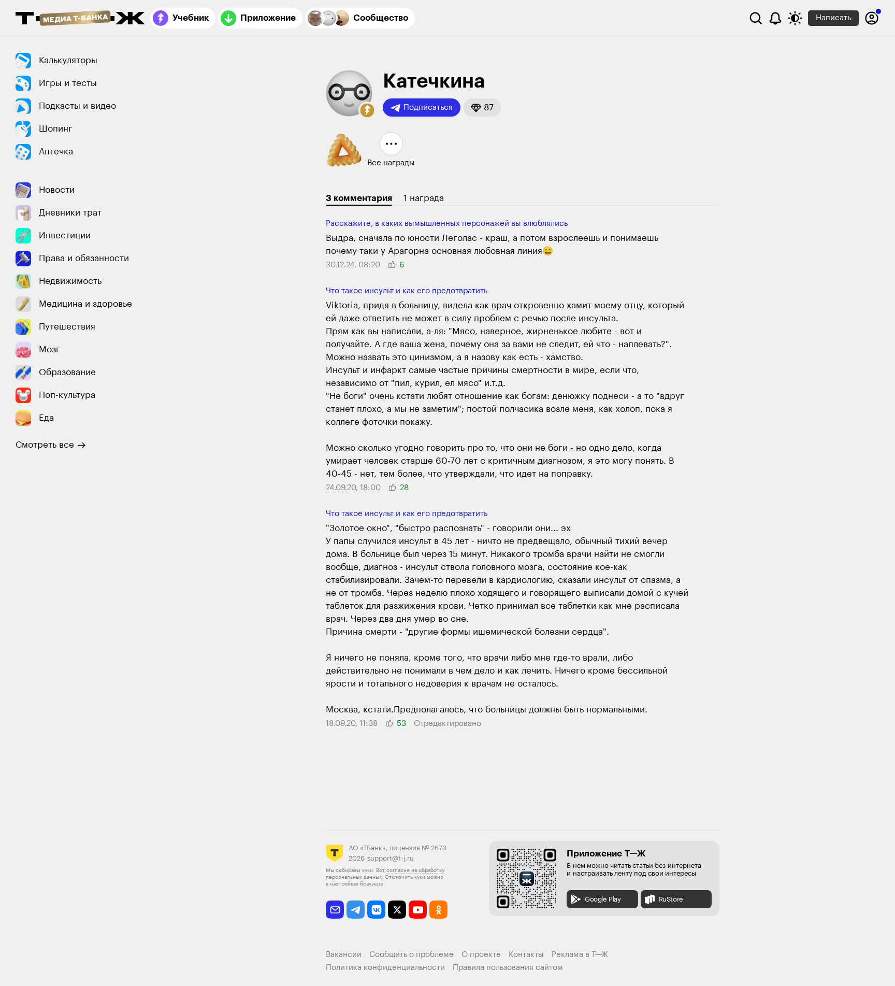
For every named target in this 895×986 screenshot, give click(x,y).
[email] (335, 910)
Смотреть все (45, 444)
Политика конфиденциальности (385, 967)
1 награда (423, 198)
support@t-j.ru (390, 858)
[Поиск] (755, 18)
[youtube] (418, 910)
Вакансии (344, 955)
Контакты (526, 955)
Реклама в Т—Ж (580, 955)
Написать (833, 18)
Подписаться (428, 107)
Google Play (603, 899)
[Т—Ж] (80, 19)
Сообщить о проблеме (411, 955)
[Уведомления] (775, 18)
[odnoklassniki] (438, 910)
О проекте (481, 955)
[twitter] (397, 910)
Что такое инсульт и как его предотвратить (406, 291)
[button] (367, 110)
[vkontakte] (376, 910)
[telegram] (356, 910)
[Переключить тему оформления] (795, 18)
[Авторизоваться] (871, 18)
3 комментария (359, 198)
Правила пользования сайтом (508, 967)
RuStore (671, 899)
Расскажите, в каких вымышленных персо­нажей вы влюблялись (447, 223)
